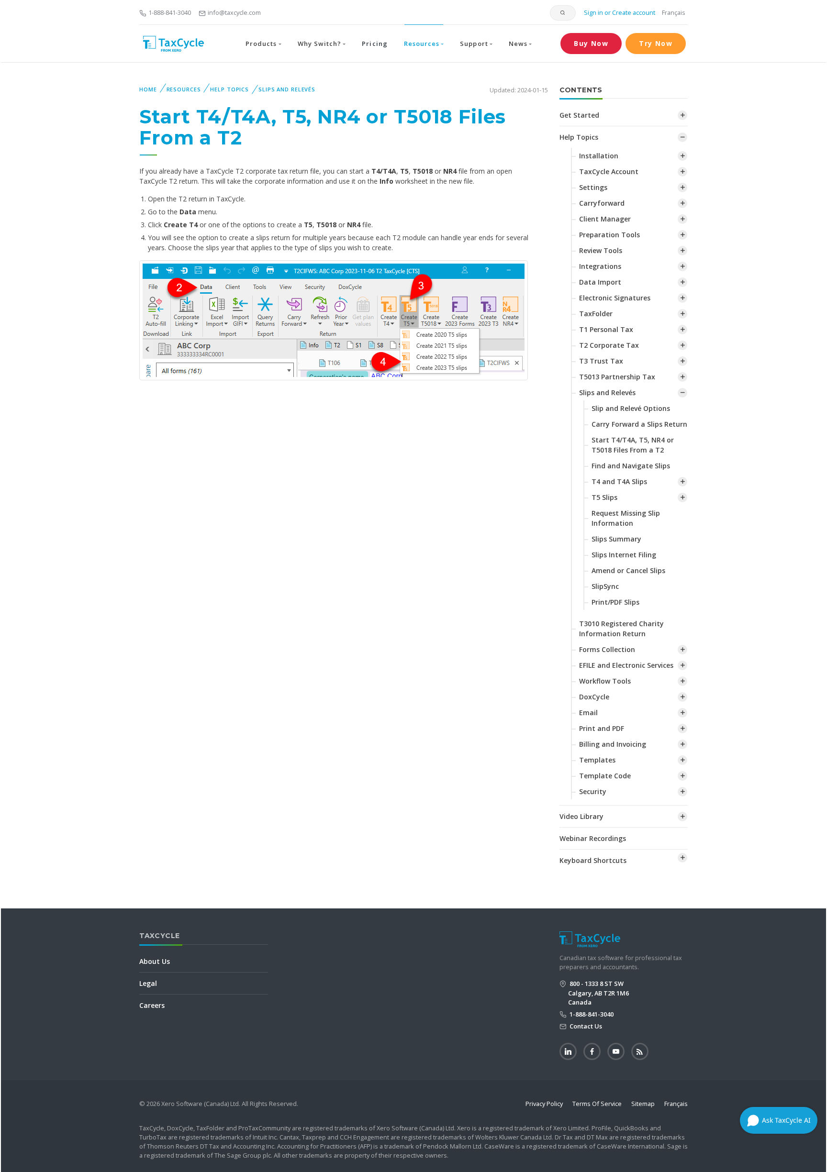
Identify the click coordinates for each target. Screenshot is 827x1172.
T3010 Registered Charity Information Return (621, 628)
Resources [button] (421, 43)
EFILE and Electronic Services (626, 665)
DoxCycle (594, 696)
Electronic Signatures (614, 297)
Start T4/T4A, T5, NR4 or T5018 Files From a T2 (633, 444)
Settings (593, 187)
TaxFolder (596, 313)
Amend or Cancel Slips (628, 570)
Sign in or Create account (618, 12)
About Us (154, 961)
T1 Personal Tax (606, 329)
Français (673, 12)
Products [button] (261, 43)
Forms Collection (607, 649)
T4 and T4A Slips (619, 481)
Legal (148, 983)
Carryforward (602, 203)
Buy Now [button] (591, 43)
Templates (597, 759)
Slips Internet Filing (624, 554)
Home (148, 89)
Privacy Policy (544, 1103)
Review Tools (600, 250)
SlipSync (605, 586)
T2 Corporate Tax (609, 345)
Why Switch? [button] (319, 43)
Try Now (655, 43)
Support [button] (474, 43)
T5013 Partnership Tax (617, 376)
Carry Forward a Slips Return (639, 424)
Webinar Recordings (592, 838)
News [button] (518, 43)
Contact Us (585, 1026)
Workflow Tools (605, 681)
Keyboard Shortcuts (592, 860)
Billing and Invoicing (612, 744)
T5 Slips (604, 497)
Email (588, 712)
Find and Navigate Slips (631, 465)
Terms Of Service (597, 1103)
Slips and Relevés (286, 89)
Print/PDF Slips (615, 602)
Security (592, 791)
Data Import (600, 282)
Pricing (374, 43)
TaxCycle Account (608, 171)
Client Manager (605, 218)
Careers (152, 1005)
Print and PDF (601, 728)
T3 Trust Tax (601, 360)
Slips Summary (616, 538)
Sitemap (643, 1103)
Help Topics (229, 89)
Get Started (579, 115)
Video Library (581, 816)
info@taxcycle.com (234, 12)
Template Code (605, 775)
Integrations (600, 266)
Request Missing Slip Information (626, 518)
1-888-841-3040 (169, 12)
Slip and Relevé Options (631, 408)
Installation (598, 155)
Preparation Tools (609, 234)
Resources (184, 89)
